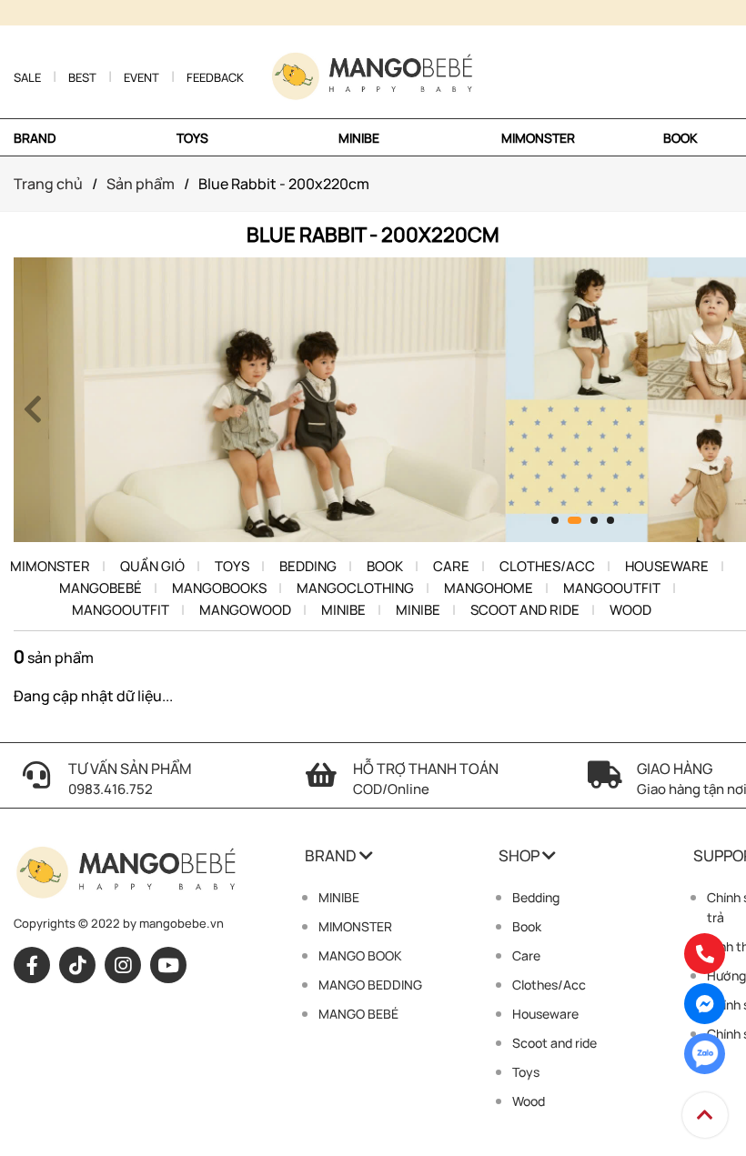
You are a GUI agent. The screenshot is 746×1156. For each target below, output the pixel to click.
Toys (232, 566)
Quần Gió (152, 566)
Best (82, 77)
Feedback (215, 77)
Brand (35, 137)
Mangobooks (219, 588)
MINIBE (358, 137)
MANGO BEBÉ (358, 1013)
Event (141, 77)
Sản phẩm (140, 184)
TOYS (192, 137)
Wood (630, 609)
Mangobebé (100, 588)
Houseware (667, 566)
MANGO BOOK (360, 955)
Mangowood (245, 609)
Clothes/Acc (547, 566)
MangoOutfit (611, 588)
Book (680, 137)
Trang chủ (48, 184)
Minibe (343, 609)
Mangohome (488, 588)
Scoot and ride (525, 609)
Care (451, 566)
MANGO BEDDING (370, 984)
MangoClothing (355, 588)
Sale (27, 77)
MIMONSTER (538, 137)
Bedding (308, 566)
